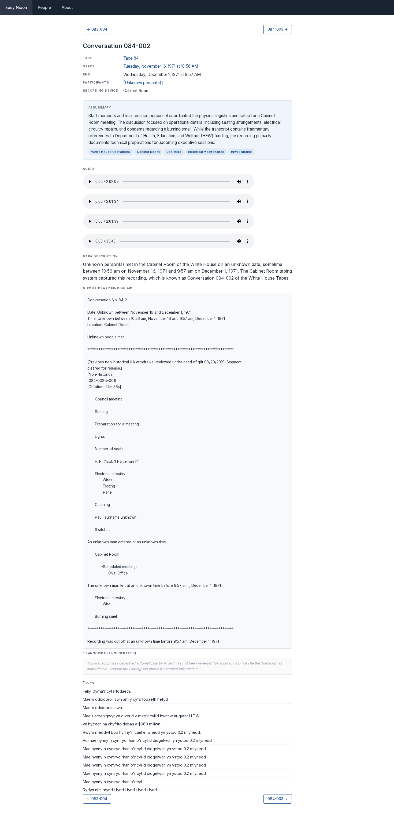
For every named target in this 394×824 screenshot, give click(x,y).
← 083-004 (97, 29)
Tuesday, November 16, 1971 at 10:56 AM (160, 66)
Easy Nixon (16, 7)
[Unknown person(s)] (143, 82)
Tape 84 (131, 58)
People (44, 7)
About (67, 7)
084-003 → (277, 29)
